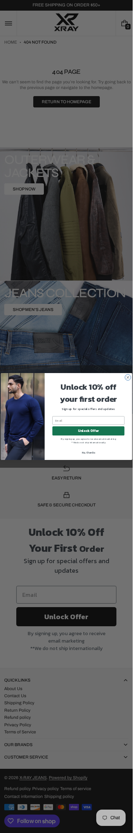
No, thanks (88, 452)
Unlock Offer (88, 430)
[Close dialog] (128, 377)
